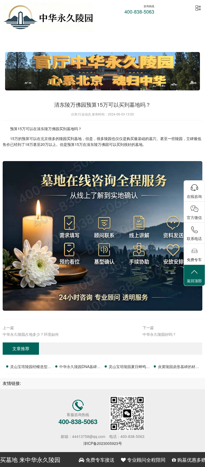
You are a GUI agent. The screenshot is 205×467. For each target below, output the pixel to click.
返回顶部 (194, 280)
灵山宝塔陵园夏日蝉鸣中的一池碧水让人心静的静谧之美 (129, 367)
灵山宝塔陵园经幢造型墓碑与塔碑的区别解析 (30, 367)
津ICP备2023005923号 (102, 443)
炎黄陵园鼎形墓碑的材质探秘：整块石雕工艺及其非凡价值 (178, 367)
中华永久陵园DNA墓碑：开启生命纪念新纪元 (80, 367)
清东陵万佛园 (48, 128)
